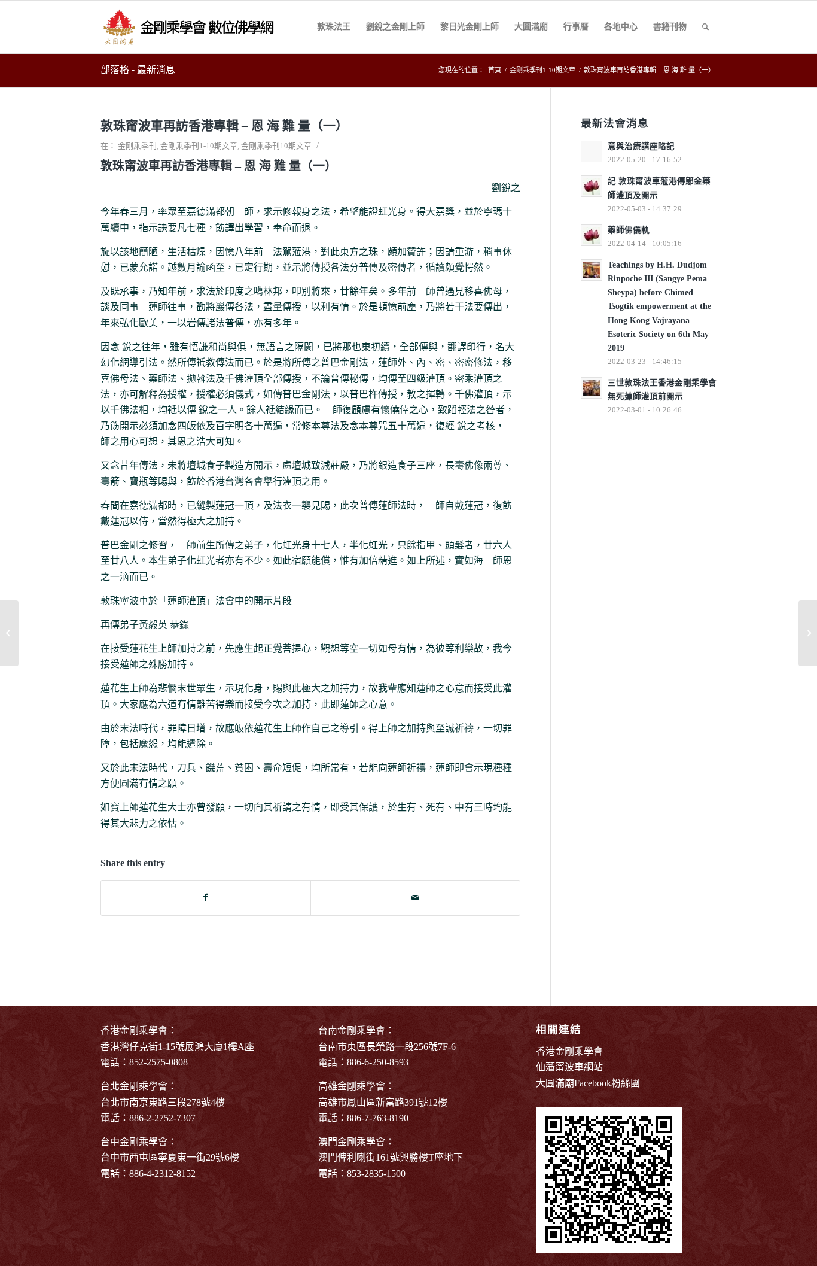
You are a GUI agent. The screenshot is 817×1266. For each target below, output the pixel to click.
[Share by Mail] (415, 898)
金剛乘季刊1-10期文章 (198, 145)
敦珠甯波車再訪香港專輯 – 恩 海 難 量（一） (224, 126)
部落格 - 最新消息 (137, 70)
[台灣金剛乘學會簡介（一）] (9, 633)
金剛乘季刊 (137, 145)
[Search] (705, 27)
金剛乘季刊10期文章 (276, 145)
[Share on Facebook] (205, 898)
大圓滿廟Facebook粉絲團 (588, 1083)
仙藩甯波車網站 (569, 1067)
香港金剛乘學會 (569, 1051)
